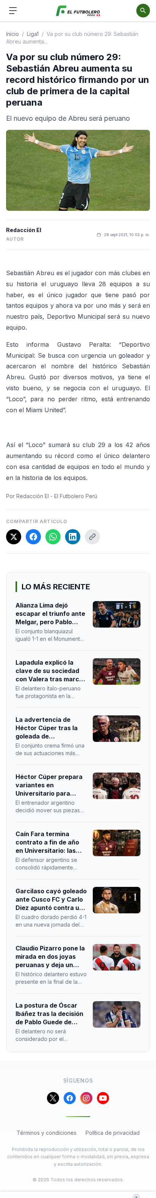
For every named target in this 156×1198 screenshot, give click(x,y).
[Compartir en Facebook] (33, 536)
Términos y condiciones (46, 1132)
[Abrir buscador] (143, 10)
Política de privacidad (113, 1132)
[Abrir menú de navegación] (13, 10)
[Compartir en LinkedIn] (72, 536)
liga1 (33, 34)
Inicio (12, 34)
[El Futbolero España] (78, 11)
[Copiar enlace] (92, 536)
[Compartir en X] (13, 536)
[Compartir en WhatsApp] (53, 536)
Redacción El (23, 230)
